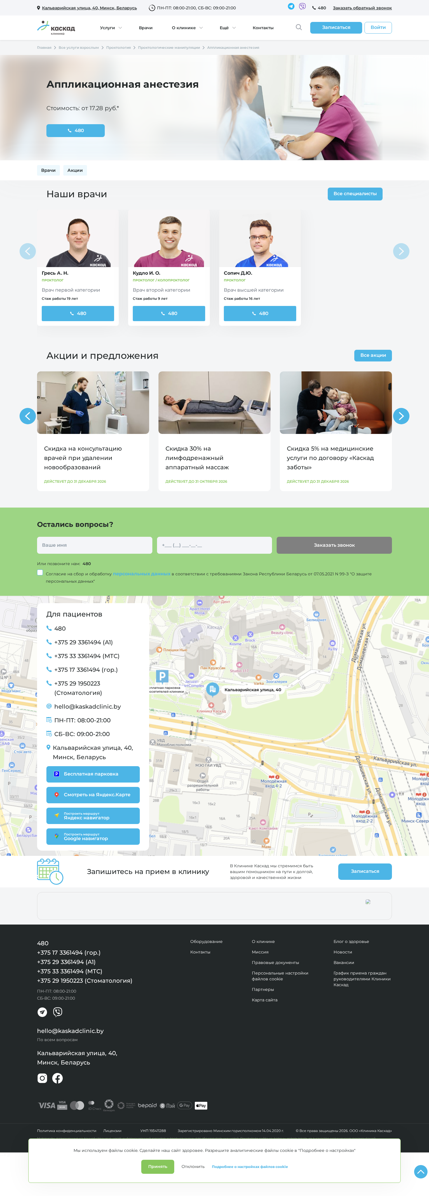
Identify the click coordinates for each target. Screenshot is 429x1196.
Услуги (107, 27)
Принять (157, 1166)
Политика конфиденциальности (66, 1131)
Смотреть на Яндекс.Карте (97, 794)
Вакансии (344, 962)
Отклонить (193, 1166)
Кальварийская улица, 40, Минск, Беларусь (93, 752)
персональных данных (142, 573)
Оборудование (206, 941)
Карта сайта (265, 1000)
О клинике (184, 27)
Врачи (146, 27)
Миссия (260, 952)
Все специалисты (355, 193)
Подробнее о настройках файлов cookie (250, 1167)
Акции (75, 170)
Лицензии (112, 1131)
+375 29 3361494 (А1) (83, 642)
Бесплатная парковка (91, 773)
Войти (378, 27)
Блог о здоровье (351, 941)
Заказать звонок (334, 545)
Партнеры (263, 989)
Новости (343, 952)
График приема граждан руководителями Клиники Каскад (362, 979)
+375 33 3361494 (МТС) (87, 656)
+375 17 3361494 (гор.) (86, 670)
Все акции (373, 355)
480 (322, 8)
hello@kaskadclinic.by (87, 706)
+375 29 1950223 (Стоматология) (78, 688)
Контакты (263, 27)
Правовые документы (275, 962)
